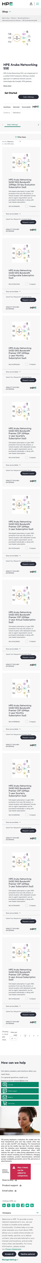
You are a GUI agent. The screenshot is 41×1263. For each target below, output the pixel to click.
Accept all (9, 1254)
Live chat (10, 1085)
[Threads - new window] (18, 1205)
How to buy (11, 1103)
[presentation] (38, 125)
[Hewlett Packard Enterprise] (7, 3)
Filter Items (21, 137)
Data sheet (16, 107)
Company (7, 1213)
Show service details (12, 214)
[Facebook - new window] (22, 1205)
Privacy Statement (13, 1249)
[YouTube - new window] (27, 1205)
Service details (26, 107)
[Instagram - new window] (13, 1205)
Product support (12, 1091)
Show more (7, 86)
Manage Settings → (10, 1259)
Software (13, 18)
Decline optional (28, 1254)
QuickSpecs (7, 107)
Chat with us (16, 112)
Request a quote (28, 222)
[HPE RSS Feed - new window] (32, 1205)
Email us (10, 1097)
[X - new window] (8, 1205)
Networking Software (23, 18)
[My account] (31, 3)
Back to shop (5, 18)
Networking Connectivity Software (11, 20)
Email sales (7, 1190)
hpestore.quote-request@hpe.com (14, 1080)
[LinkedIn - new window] (4, 1205)
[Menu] (37, 3)
